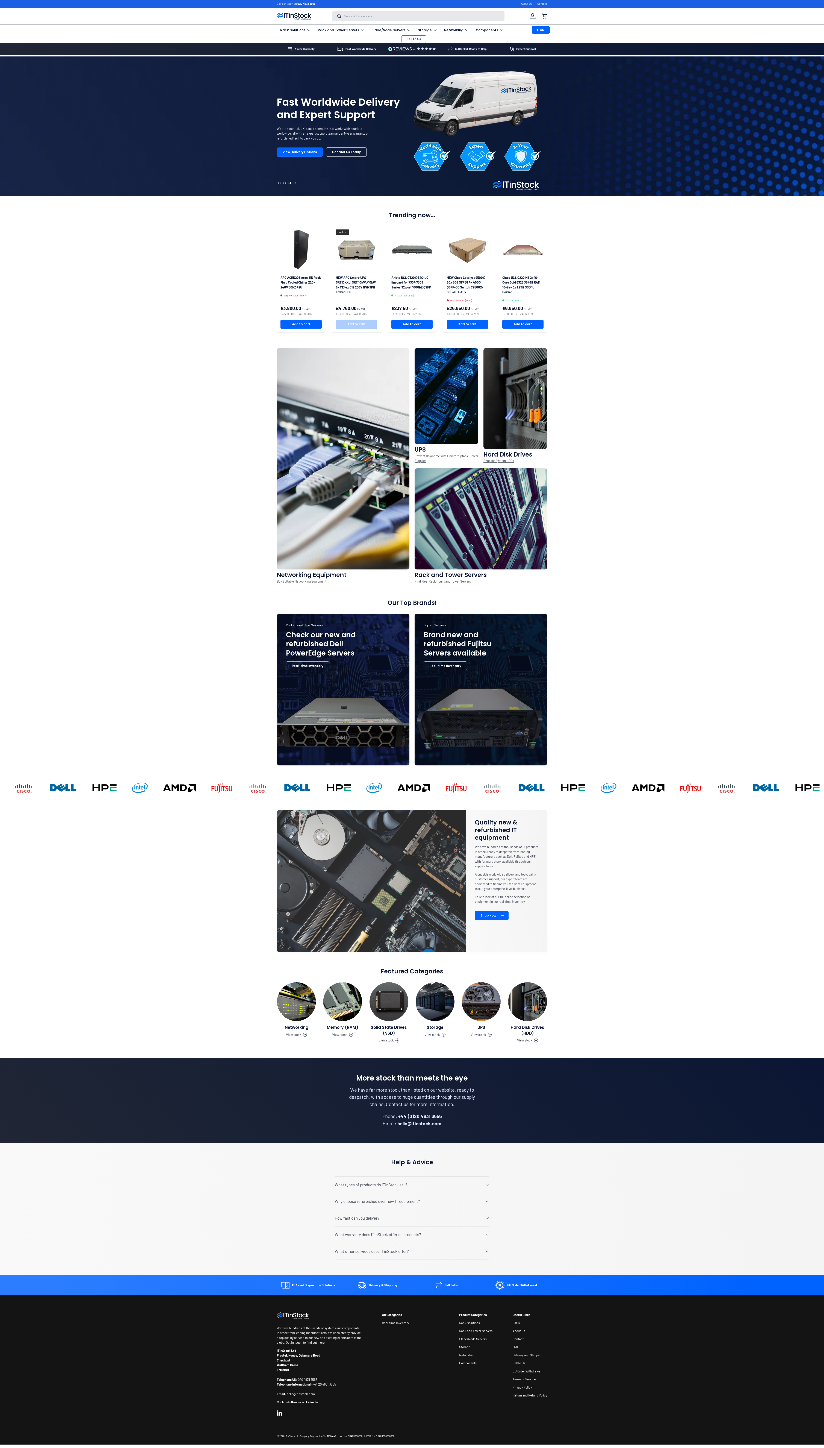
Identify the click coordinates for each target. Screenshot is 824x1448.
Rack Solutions (293, 30)
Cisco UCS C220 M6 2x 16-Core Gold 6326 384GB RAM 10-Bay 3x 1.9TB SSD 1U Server (521, 285)
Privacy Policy (522, 1387)
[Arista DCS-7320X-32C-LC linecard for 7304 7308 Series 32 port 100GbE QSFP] (412, 250)
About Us (526, 3)
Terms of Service (524, 1379)
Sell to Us (414, 39)
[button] (544, 16)
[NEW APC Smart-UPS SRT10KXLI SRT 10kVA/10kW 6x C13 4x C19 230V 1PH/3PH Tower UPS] (356, 250)
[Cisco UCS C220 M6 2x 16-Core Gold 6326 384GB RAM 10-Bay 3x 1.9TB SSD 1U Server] (523, 250)
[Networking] (296, 1001)
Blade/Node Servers (388, 30)
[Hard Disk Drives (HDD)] (527, 1001)
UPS (481, 1028)
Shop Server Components (350, 174)
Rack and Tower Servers (338, 30)
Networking (454, 30)
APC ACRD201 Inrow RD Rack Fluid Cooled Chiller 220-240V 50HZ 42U (300, 282)
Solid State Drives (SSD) (389, 1030)
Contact (542, 3)
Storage (425, 30)
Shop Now (488, 915)
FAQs (516, 1323)
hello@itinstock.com (301, 1394)
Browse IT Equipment (299, 174)
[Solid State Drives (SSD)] (389, 1001)
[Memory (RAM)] (342, 1001)
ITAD (540, 30)
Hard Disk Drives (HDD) (527, 1030)
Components (487, 30)
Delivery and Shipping (527, 1355)
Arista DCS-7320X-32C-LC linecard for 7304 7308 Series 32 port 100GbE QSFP (411, 282)
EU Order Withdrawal (527, 1371)
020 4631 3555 (306, 3)
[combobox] (418, 16)
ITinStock (290, 1436)
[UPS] (481, 1001)
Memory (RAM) (342, 1028)
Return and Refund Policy (530, 1395)
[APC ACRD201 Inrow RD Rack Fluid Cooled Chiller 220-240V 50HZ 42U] (301, 250)
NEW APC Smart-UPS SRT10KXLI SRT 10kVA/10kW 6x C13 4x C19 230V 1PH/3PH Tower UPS (356, 285)
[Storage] (435, 1001)
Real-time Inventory (307, 665)
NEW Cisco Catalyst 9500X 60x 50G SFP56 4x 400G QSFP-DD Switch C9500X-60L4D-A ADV (466, 285)
